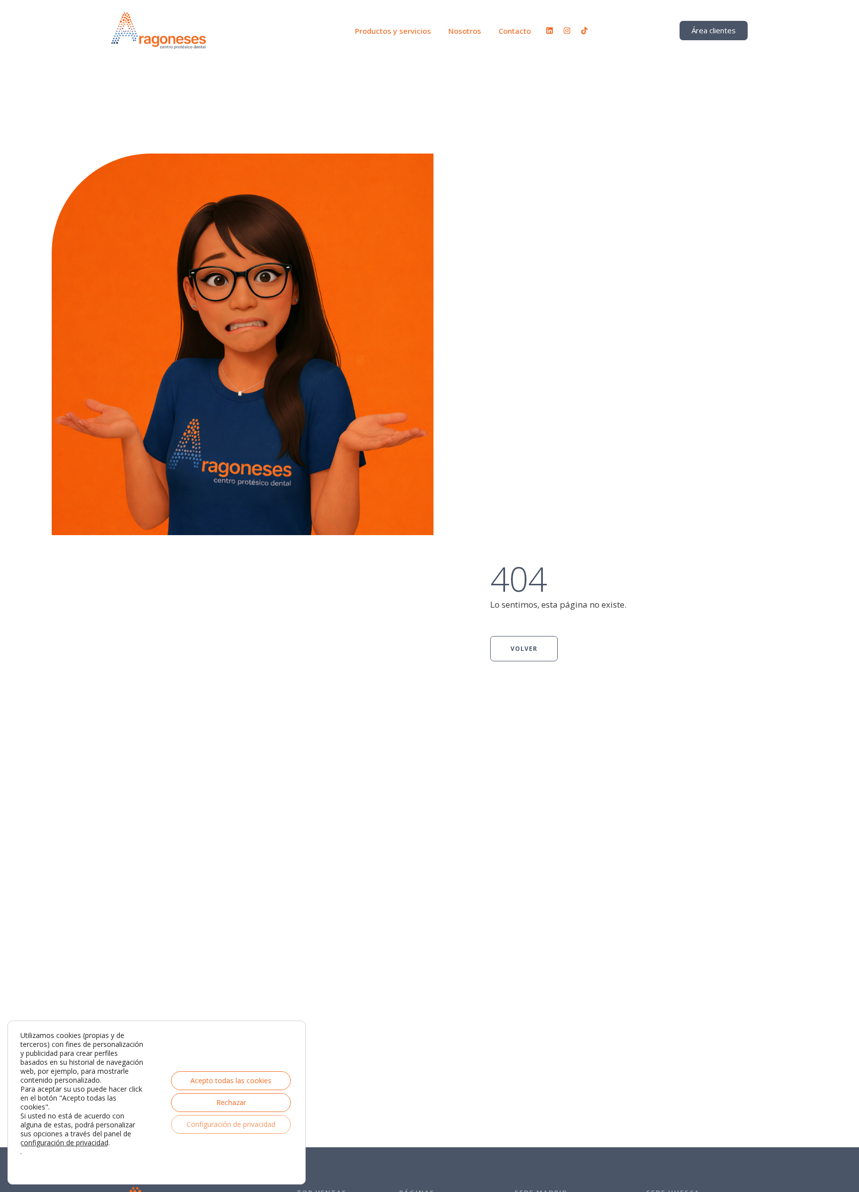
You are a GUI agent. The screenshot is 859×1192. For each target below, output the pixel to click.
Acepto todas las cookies (230, 1080)
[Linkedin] (549, 30)
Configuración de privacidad (230, 1124)
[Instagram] (567, 30)
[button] (831, 1149)
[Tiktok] (584, 30)
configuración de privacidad (64, 1142)
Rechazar (231, 1102)
